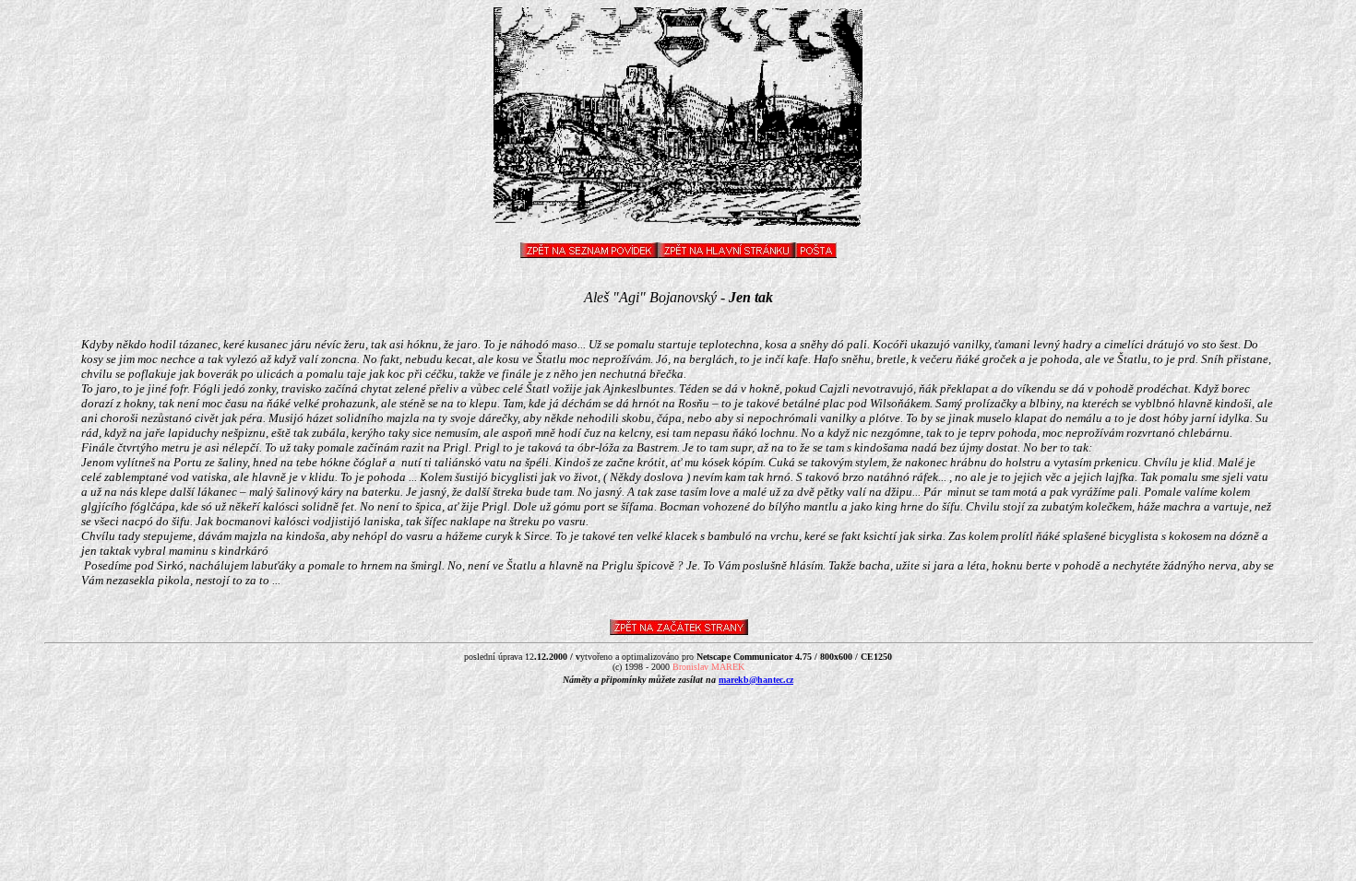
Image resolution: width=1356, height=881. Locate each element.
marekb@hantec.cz (756, 680)
